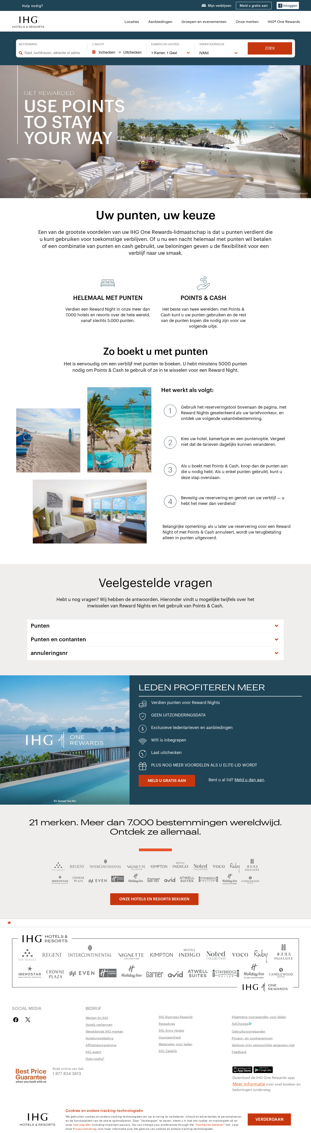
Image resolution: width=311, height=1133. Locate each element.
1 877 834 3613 (67, 1073)
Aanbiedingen (160, 21)
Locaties (132, 21)
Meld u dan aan (249, 780)
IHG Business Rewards (176, 1016)
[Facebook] (16, 1019)
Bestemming (28, 44)
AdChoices (240, 1023)
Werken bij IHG (97, 1017)
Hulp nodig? (32, 6)
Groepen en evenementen (204, 21)
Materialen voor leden (175, 1044)
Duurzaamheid (170, 1037)
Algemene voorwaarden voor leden (259, 1016)
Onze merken (247, 21)
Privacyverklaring (85, 1128)
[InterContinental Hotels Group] (28, 21)
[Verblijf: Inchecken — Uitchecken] (117, 52)
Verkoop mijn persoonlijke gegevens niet (263, 1045)
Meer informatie (248, 1083)
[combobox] (53, 52)
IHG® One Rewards (284, 21)
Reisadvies (167, 1023)
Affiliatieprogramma (101, 1045)
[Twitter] (27, 1019)
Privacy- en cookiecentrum (252, 1038)
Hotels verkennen (99, 1024)
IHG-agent (93, 1051)
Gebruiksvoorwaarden (248, 1031)
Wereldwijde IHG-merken (104, 1031)
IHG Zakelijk (168, 1050)
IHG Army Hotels (171, 1030)
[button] (288, 5)
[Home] (9, 922)
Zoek (270, 48)
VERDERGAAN (269, 1119)
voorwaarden (82, 1124)
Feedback (239, 1051)
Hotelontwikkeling (99, 1038)
